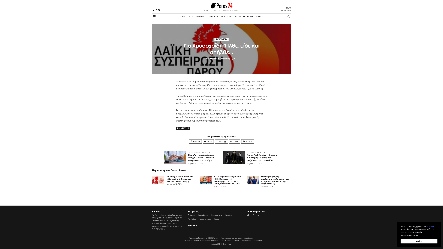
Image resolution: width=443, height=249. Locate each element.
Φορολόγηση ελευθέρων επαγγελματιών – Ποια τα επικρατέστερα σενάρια (201, 158)
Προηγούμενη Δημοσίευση (199, 152)
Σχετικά (236, 240)
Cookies (430, 227)
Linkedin (236, 141)
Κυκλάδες (200, 17)
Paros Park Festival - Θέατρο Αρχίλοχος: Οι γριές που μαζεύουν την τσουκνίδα (262, 158)
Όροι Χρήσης (226, 240)
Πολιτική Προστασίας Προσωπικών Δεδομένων (200, 240)
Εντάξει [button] (419, 241)
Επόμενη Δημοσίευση (256, 152)
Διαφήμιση (258, 240)
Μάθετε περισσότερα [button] (409, 235)
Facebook (196, 141)
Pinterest (249, 141)
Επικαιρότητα (212, 17)
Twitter (209, 141)
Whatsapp (222, 141)
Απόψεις (259, 17)
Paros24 (216, 238)
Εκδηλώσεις (248, 17)
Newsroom (212, 59)
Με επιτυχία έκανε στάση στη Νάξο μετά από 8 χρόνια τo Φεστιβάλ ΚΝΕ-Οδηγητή (180, 179)
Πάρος (190, 17)
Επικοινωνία (246, 240)
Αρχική (182, 17)
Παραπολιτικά (226, 17)
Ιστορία (238, 17)
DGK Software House (224, 244)
